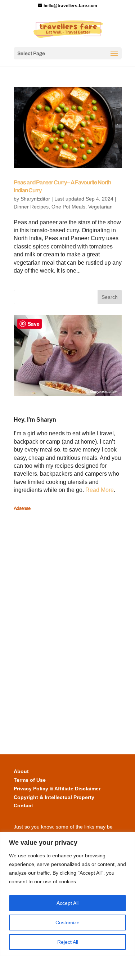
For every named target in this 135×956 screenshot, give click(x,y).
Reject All (67, 942)
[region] (67, 894)
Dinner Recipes (31, 207)
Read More (99, 490)
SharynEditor (35, 199)
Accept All (67, 903)
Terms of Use (30, 780)
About (21, 771)
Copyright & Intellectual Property (54, 797)
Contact (23, 805)
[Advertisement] (42, 623)
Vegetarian (100, 207)
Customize (67, 922)
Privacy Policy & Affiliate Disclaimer (57, 788)
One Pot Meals (68, 207)
